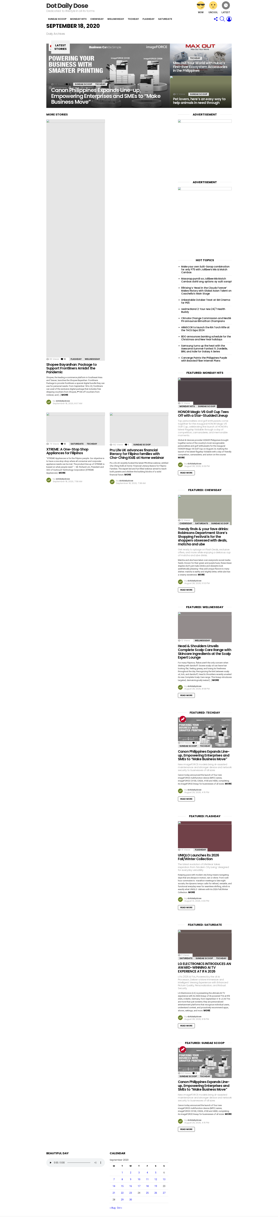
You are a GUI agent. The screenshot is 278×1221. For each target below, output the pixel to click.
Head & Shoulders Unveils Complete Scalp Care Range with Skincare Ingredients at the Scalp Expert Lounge (204, 652)
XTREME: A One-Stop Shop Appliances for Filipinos (67, 451)
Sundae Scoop (57, 19)
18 (147, 1186)
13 (164, 1179)
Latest (226, 12)
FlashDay (148, 19)
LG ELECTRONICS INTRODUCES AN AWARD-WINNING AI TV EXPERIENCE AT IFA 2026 (204, 967)
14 (114, 1186)
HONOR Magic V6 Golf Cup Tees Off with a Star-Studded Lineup (203, 413)
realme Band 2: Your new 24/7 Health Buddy (203, 310)
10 (139, 1179)
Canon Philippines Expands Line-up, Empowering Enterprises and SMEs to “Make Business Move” (204, 755)
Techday (133, 19)
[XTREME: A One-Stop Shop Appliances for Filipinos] (75, 429)
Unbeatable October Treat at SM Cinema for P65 (205, 301)
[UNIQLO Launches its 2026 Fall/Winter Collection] (205, 836)
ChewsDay (97, 19)
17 (139, 1186)
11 (147, 1179)
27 (164, 1193)
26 (155, 1193)
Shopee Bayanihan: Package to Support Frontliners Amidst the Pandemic (71, 368)
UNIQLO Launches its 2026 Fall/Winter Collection (198, 857)
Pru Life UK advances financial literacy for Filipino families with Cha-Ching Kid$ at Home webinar (137, 454)
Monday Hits (78, 19)
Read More (186, 472)
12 (155, 1179)
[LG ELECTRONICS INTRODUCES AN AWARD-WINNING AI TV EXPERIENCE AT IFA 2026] (205, 945)
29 (122, 1199)
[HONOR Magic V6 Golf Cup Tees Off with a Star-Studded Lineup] (205, 393)
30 (130, 1199)
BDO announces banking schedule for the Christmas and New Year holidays (206, 338)
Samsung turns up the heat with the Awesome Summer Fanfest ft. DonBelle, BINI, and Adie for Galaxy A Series (204, 348)
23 (130, 1193)
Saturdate (165, 19)
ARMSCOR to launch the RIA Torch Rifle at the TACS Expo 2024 (205, 329)
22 (122, 1193)
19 (155, 1186)
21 (114, 1193)
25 (147, 1193)
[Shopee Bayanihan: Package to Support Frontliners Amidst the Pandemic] (75, 240)
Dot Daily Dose (67, 5)
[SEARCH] (222, 19)
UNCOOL (213, 12)
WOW (201, 12)
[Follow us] (215, 19)
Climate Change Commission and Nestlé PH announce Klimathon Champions (206, 320)
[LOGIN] (229, 19)
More (64, 394)
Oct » (119, 1208)
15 (122, 1186)
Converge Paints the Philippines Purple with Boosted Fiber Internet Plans (204, 359)
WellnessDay (115, 19)
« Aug (113, 1208)
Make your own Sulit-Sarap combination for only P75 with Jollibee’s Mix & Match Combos (205, 269)
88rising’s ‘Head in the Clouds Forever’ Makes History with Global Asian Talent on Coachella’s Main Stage (206, 290)
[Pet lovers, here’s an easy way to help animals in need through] (201, 92)
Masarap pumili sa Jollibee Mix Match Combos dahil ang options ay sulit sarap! (206, 280)
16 (130, 1186)
